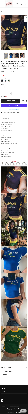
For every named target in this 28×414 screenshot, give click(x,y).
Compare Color (22, 48)
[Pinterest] (2, 400)
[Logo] (9, 3)
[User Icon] (21, 4)
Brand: (2, 71)
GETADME (12, 71)
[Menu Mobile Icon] (2, 4)
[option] (14, 32)
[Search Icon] (17, 3)
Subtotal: (3, 96)
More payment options (14, 109)
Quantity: (3, 90)
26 (3, 112)
